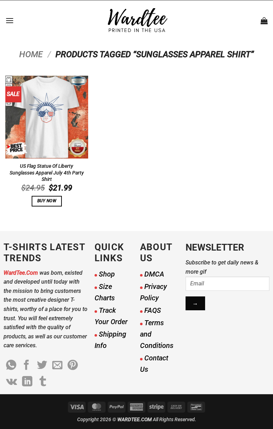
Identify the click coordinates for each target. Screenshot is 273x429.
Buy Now (46, 200)
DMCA (154, 274)
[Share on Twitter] (42, 365)
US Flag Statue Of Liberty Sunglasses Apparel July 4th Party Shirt (47, 172)
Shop (107, 274)
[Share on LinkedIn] (27, 382)
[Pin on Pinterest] (73, 365)
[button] (9, 20)
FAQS (152, 310)
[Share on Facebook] (26, 365)
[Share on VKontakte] (11, 382)
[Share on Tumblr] (43, 382)
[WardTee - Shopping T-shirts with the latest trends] (136, 20)
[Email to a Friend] (57, 365)
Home (31, 54)
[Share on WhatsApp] (11, 365)
